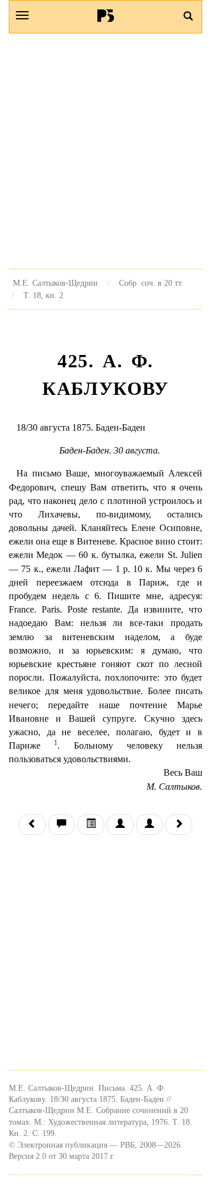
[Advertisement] (105, 150)
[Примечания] (61, 824)
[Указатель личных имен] (149, 824)
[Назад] (32, 824)
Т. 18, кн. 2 (43, 295)
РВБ (106, 15)
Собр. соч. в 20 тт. (151, 283)
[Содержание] (90, 824)
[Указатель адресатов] (120, 824)
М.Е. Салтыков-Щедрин (55, 283)
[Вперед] (178, 824)
